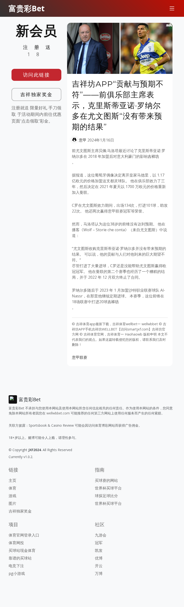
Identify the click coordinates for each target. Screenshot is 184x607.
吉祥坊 (153, 156)
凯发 (99, 550)
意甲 (82, 140)
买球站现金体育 (22, 550)
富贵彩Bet (27, 8)
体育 (12, 488)
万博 (99, 573)
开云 (99, 565)
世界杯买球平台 (108, 488)
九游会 (100, 535)
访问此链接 (36, 74)
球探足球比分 (106, 495)
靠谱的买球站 (20, 558)
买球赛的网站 (106, 480)
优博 (99, 558)
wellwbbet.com (58, 413)
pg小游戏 (17, 573)
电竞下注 (16, 565)
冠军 (99, 542)
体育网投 (16, 542)
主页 (12, 480)
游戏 (12, 495)
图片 (12, 503)
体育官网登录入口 (24, 535)
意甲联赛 (79, 357)
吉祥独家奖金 (36, 94)
